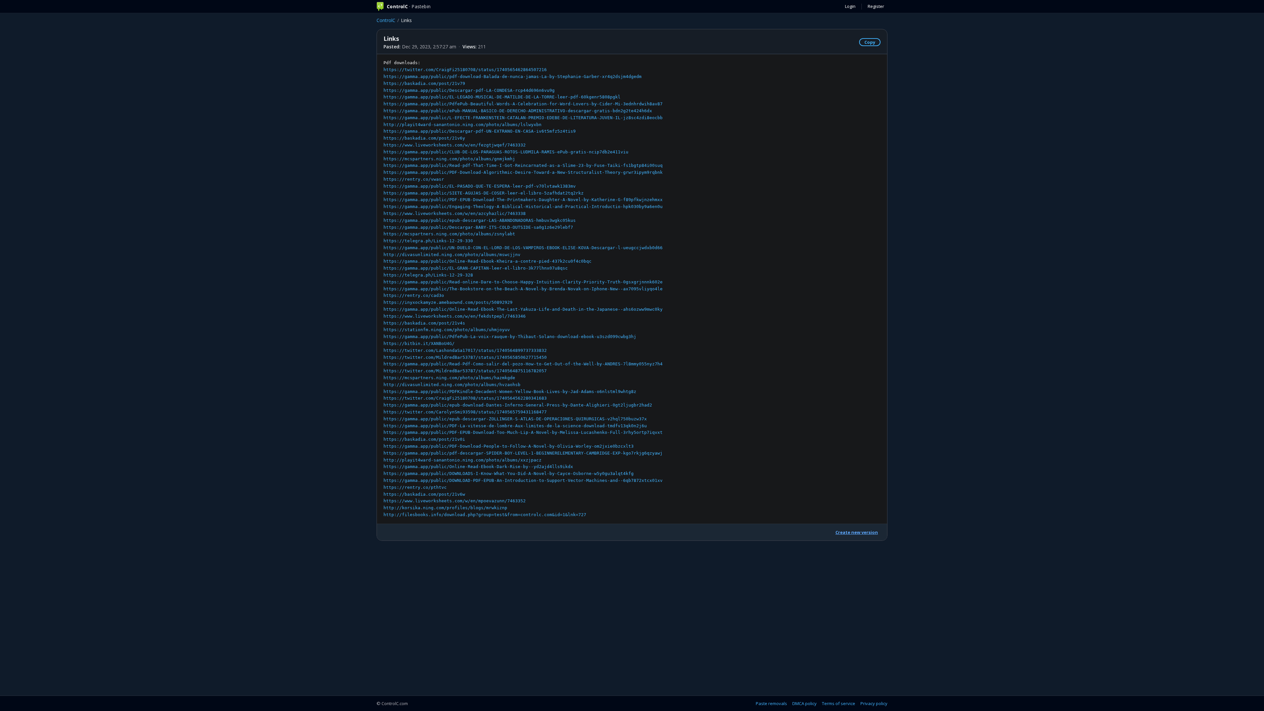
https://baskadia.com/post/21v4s (424, 323)
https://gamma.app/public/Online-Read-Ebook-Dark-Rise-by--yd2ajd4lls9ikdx (478, 466)
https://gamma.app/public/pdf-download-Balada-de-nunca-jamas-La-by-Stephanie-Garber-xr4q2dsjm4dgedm (512, 76)
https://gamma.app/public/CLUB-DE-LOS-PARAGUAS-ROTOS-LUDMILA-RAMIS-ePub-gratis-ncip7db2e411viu (505, 151)
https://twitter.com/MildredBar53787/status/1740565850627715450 (465, 357)
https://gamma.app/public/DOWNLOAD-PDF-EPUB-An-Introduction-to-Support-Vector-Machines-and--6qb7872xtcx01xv (523, 480)
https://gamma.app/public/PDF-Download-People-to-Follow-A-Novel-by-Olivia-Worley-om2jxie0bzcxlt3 (508, 446)
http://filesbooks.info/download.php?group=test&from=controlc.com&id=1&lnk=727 (484, 514)
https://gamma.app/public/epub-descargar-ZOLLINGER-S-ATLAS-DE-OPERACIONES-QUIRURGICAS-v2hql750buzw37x (515, 418)
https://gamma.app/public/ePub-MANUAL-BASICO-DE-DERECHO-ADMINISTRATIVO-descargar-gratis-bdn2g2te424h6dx (517, 110)
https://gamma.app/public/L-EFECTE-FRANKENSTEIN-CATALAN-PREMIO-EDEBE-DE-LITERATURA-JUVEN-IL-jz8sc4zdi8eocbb (523, 117)
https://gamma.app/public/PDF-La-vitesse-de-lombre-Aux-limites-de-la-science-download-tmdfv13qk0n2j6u (515, 425)
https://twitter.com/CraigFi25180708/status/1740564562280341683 (465, 398)
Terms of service (838, 703)
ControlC (386, 20)
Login (850, 6)
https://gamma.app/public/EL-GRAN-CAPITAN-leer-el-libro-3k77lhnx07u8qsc (475, 268)
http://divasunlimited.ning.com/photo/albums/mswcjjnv (451, 254)
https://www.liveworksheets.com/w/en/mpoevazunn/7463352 (454, 500)
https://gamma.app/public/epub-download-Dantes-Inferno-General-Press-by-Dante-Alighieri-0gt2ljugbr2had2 (517, 405)
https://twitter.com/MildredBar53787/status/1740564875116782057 (465, 370)
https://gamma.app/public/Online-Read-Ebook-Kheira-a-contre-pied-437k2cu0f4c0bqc (487, 261)
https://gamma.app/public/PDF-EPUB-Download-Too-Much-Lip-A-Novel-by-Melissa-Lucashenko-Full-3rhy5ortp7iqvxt (523, 432)
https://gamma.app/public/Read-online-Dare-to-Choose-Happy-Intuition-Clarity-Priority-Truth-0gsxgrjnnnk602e (523, 281)
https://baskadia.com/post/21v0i (424, 439)
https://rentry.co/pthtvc (415, 487)
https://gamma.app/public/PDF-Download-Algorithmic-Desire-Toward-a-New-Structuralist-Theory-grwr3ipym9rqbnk (523, 172)
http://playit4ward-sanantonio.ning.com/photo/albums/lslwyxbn (462, 124)
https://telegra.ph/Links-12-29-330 (428, 240)
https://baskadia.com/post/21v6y (424, 138)
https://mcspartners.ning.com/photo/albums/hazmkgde (449, 377)
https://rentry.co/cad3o (413, 295)
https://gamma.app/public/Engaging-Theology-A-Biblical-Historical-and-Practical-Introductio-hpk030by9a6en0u (523, 206)
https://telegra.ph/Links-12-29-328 (428, 275)
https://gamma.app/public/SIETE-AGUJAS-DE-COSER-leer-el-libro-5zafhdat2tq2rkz (483, 193)
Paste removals (771, 703)
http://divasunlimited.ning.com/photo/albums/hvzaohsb (451, 384)
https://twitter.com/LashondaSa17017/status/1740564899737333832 (465, 350)
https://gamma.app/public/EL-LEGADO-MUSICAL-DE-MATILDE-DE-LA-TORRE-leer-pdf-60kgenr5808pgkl (501, 96)
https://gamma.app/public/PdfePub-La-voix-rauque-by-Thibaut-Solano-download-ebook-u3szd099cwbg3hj (509, 336)
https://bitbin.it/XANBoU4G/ (419, 343)
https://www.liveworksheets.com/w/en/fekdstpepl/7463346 (454, 316)
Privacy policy (873, 703)
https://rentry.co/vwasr (413, 179)
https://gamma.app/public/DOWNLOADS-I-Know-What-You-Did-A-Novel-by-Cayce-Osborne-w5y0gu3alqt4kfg (508, 473)
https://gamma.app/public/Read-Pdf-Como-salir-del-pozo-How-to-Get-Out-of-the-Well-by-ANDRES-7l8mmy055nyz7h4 (523, 363)
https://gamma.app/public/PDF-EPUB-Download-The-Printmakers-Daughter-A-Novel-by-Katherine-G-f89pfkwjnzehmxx (523, 199)
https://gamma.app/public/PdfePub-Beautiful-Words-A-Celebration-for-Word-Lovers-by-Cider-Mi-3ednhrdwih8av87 (523, 103)
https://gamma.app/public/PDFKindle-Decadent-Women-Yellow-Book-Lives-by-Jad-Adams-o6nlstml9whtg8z (509, 391)
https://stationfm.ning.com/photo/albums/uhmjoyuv (446, 329)
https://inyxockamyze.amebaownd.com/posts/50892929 (448, 302)
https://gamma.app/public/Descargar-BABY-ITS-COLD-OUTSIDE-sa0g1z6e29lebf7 (478, 227)
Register (876, 6)
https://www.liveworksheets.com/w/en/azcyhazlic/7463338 (454, 213)
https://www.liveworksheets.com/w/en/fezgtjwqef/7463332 (454, 145)
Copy (869, 42)
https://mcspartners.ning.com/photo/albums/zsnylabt (449, 233)
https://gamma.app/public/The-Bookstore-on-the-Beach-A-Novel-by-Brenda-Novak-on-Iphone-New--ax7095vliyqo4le (523, 288)
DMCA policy (804, 703)
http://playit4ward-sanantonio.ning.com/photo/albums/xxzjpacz (462, 460)
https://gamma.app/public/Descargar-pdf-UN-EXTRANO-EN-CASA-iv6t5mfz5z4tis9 (479, 131)
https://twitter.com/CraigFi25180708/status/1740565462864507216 (465, 69)
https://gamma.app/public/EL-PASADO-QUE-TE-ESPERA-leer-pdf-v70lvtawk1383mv (479, 186)
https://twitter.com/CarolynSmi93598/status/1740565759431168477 (465, 411)
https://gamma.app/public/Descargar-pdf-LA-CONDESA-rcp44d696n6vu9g (469, 90)
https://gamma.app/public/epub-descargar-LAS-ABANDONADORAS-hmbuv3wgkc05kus (479, 220)
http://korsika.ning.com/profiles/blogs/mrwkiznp (445, 507)
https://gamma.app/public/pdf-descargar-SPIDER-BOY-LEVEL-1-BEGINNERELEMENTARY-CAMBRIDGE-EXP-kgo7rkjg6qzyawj (523, 453)
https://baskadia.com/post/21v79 (424, 83)
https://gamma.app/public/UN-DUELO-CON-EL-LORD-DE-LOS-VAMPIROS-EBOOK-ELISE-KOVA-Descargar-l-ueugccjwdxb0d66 (523, 247)
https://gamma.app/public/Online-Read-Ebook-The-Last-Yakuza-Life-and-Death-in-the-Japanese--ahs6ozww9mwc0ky (523, 309)
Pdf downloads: (523, 288)
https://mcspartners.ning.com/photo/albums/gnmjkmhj (449, 158)
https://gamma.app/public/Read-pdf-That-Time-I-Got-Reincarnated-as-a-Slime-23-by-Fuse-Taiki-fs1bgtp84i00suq (523, 165)
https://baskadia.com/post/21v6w (424, 494)
